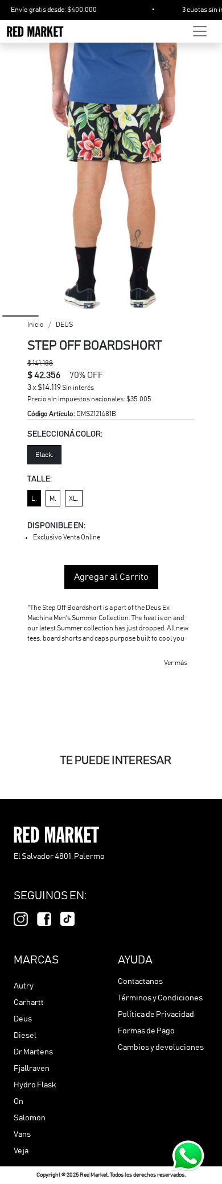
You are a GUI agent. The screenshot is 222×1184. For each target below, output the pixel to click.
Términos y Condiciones (160, 998)
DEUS (64, 324)
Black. (44, 454)
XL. (74, 498)
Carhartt (29, 1003)
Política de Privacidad (156, 1015)
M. (53, 498)
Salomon (30, 1118)
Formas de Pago (146, 1031)
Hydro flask (35, 1085)
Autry (24, 986)
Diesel (25, 1036)
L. (34, 498)
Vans (22, 1135)
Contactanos (140, 982)
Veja (21, 1151)
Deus (23, 1019)
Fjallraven (32, 1069)
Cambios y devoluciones (161, 1048)
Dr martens (33, 1052)
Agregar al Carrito (111, 576)
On (18, 1102)
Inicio (35, 324)
